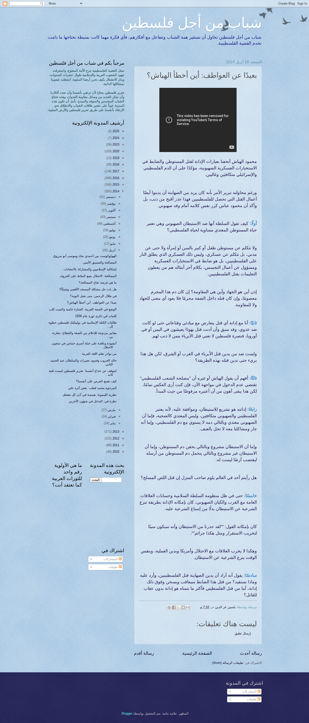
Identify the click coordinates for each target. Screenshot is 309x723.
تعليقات (113, 567)
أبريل (112, 250)
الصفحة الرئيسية (197, 653)
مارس (111, 410)
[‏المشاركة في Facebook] (173, 607)
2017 (115, 171)
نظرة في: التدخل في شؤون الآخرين (93, 401)
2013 (115, 431)
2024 (115, 138)
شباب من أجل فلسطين (192, 22)
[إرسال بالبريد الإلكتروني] (187, 607)
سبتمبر (110, 217)
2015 (115, 184)
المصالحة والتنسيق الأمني (100, 262)
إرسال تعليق (243, 633)
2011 (115, 445)
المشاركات (111, 559)
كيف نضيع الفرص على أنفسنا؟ (96, 381)
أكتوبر (111, 210)
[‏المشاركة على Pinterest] (169, 607)
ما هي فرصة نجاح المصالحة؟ (98, 282)
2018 (115, 164)
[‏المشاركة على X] (178, 607)
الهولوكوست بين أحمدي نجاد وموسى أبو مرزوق (85, 256)
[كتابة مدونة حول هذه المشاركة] (183, 607)
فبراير (111, 416)
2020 (115, 151)
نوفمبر (111, 203)
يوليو (112, 230)
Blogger (127, 713)
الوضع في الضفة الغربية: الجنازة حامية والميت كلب (83, 309)
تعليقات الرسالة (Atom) (227, 663)
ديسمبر (110, 197)
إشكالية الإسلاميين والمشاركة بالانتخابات (90, 269)
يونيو (112, 237)
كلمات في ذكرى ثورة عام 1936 (96, 316)
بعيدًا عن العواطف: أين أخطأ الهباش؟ (92, 302)
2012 (115, 438)
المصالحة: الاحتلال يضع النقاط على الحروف (88, 276)
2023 (115, 144)
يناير (112, 423)
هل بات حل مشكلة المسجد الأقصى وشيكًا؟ (88, 289)
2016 (115, 178)
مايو (112, 243)
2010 (115, 451)
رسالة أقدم (144, 653)
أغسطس (109, 223)
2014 (115, 191)
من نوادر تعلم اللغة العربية (99, 353)
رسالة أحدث (251, 653)
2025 (115, 131)
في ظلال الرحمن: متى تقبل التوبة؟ (93, 296)
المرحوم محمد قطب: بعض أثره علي (92, 388)
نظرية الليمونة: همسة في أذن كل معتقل (90, 394)
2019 (115, 158)
